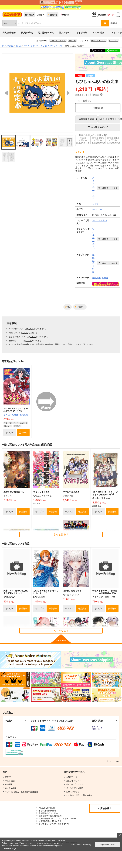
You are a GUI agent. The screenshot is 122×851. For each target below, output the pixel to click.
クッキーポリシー (68, 818)
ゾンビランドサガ (11, 423)
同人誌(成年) (27, 32)
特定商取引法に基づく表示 (50, 821)
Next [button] (68, 93)
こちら (31, 328)
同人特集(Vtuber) (46, 32)
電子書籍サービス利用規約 (50, 815)
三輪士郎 (72, 40)
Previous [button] (6, 93)
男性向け (53, 14)
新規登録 (102, 14)
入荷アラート (109, 188)
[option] (37, 93)
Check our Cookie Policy (80, 844)
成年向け (40, 14)
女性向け (65, 14)
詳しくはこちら (113, 761)
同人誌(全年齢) (9, 32)
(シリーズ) (51, 45)
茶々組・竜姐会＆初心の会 (15, 414)
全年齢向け (29, 14)
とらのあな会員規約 (47, 810)
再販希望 (98, 107)
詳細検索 (114, 23)
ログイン (110, 14)
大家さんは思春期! (58, 40)
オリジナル (113, 40)
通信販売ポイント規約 (48, 813)
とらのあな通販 (7, 45)
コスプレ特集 (98, 32)
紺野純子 (17, 426)
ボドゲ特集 (82, 32)
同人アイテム (65, 32)
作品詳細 (23, 511)
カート (25, 432)
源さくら (7, 426)
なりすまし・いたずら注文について (54, 823)
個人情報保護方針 (46, 818)
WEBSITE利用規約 (47, 807)
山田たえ (23, 423)
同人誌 (18, 45)
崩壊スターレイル (98, 40)
